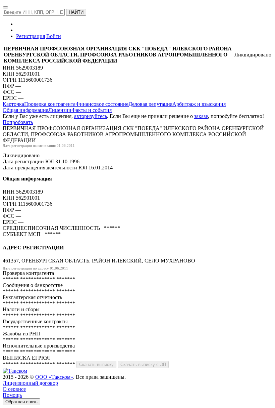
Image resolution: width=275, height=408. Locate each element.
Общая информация (25, 110)
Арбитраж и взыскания (199, 104)
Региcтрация (30, 36)
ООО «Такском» (54, 377)
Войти (53, 36)
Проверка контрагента (49, 104)
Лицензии (59, 110)
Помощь (12, 395)
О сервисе (14, 389)
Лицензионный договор (30, 383)
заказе (201, 116)
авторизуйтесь (90, 116)
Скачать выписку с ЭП (143, 364)
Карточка (13, 104)
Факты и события (91, 110)
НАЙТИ (76, 12)
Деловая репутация (150, 104)
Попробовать (18, 122)
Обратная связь (21, 401)
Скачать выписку (96, 364)
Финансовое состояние (101, 104)
